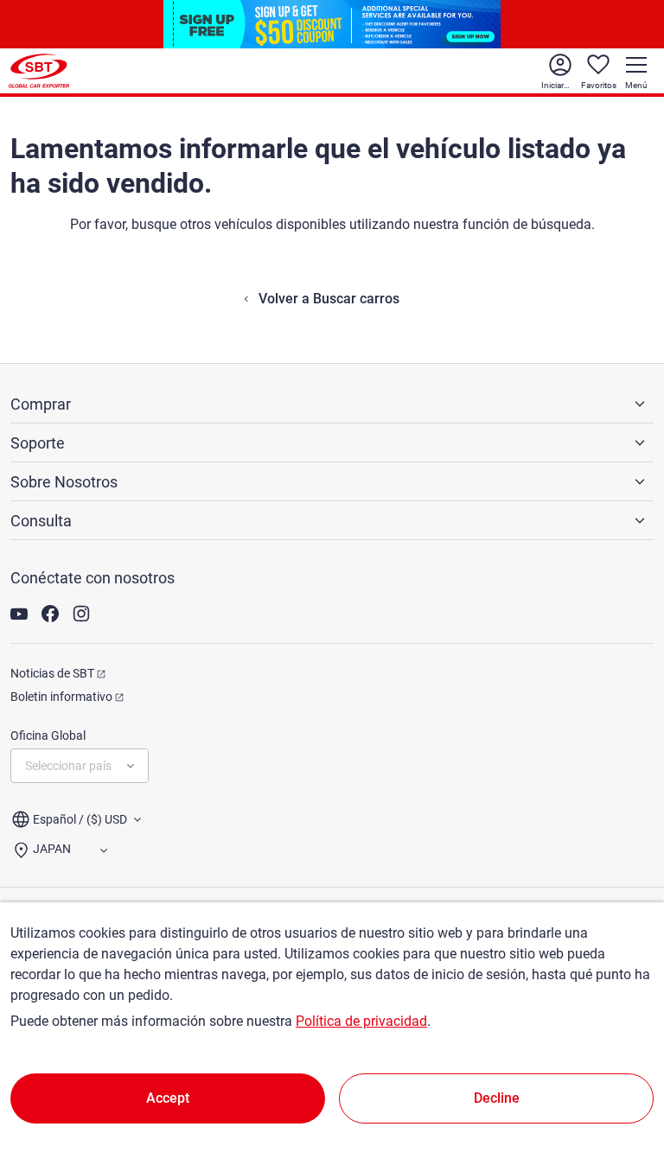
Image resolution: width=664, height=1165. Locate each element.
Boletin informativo (61, 696)
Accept (167, 1098)
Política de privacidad (361, 1021)
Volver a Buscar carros (329, 298)
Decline (497, 1098)
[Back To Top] (620, 1076)
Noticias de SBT (52, 673)
